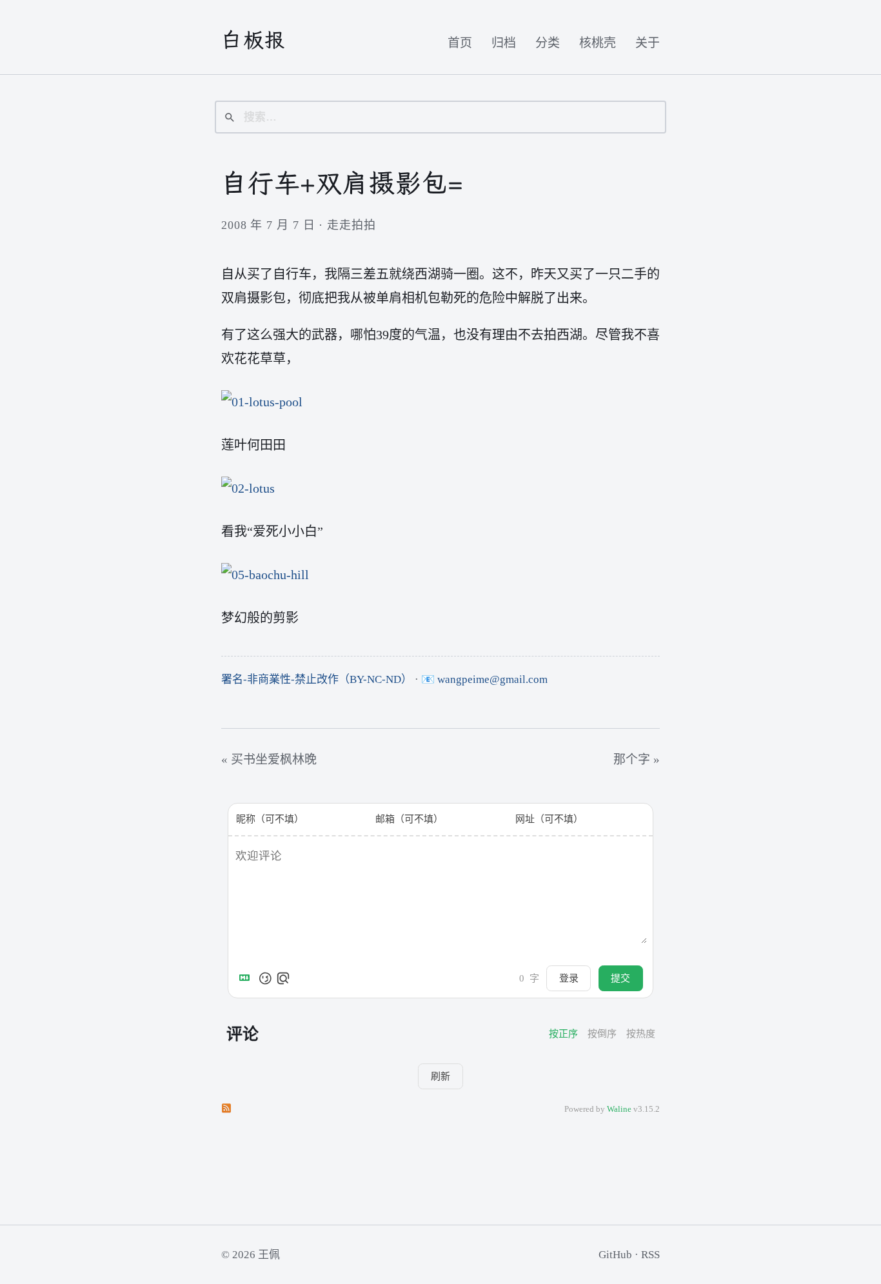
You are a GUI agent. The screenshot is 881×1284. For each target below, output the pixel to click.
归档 (503, 43)
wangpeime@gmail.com (492, 679)
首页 (460, 43)
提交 (620, 978)
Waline (619, 1109)
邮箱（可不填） (409, 819)
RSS (650, 1255)
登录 (569, 978)
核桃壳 (597, 43)
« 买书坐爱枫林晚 (269, 759)
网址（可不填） (549, 819)
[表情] (265, 978)
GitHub (615, 1255)
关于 (647, 43)
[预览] (283, 978)
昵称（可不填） (270, 819)
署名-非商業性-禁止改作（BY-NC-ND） (316, 679)
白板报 (253, 40)
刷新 (440, 1076)
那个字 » (636, 759)
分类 (547, 43)
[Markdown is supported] (247, 978)
